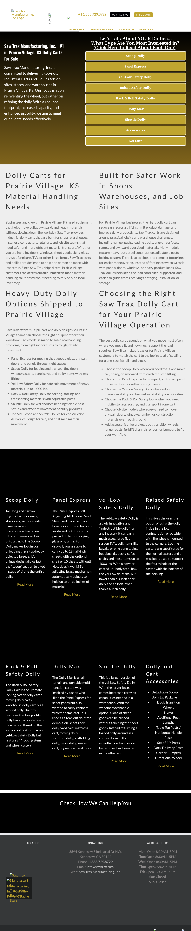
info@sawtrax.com (100, 867)
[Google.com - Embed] (33, 870)
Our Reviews (120, 15)
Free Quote (143, 15)
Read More (25, 584)
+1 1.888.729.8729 (92, 14)
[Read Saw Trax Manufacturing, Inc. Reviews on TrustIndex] (19, 881)
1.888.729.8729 (101, 862)
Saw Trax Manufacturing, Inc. (100, 872)
